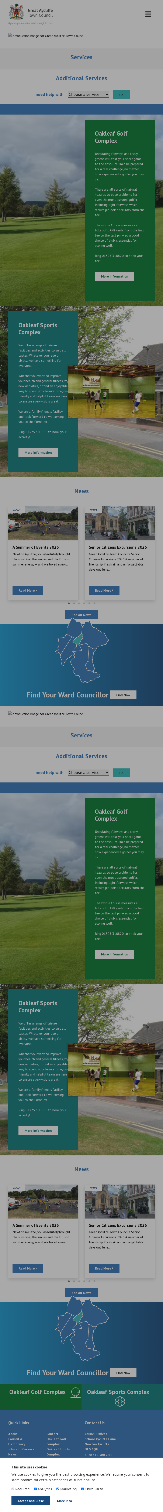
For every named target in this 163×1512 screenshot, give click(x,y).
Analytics (44, 1488)
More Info (64, 1501)
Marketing (68, 1488)
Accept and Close (31, 1501)
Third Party (93, 1488)
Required (22, 1488)
